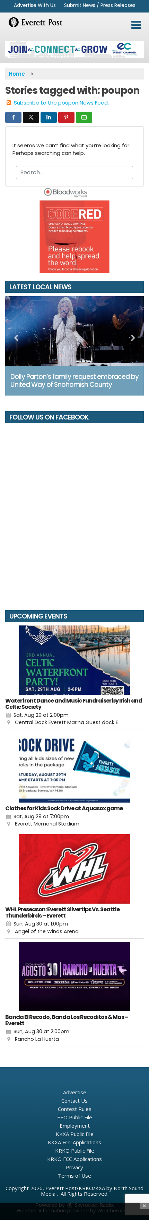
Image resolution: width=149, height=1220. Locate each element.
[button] (136, 25)
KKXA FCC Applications (74, 1142)
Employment (75, 1125)
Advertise (74, 1092)
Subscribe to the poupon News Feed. (61, 102)
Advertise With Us (35, 5)
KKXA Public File (75, 1133)
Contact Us (74, 1100)
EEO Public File (74, 1117)
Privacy (74, 1167)
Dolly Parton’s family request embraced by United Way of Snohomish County (74, 380)
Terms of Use (74, 1175)
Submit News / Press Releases (99, 5)
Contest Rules (74, 1108)
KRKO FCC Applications (74, 1158)
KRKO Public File (74, 1150)
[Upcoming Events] (74, 660)
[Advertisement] (74, 49)
